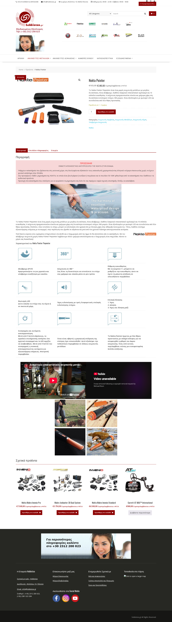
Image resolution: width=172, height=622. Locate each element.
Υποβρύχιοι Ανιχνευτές (98, 122)
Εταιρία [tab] (54, 150)
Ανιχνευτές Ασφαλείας (64, 58)
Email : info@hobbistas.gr (26, 589)
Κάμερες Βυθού (85, 58)
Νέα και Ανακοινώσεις (96, 576)
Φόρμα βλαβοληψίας (60, 581)
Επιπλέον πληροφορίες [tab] (39, 150)
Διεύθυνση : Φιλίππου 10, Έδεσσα (30, 584)
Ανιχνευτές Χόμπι (139, 120)
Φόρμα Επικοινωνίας (60, 576)
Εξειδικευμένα (123, 58)
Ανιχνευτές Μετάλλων (38, 58)
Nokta (91, 128)
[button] (79, 80)
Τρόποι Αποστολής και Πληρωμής (101, 581)
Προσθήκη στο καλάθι (106, 112)
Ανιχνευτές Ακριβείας (106, 120)
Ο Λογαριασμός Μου (147, 4)
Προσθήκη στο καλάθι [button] (30, 512)
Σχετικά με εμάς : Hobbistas (27, 579)
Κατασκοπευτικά (105, 58)
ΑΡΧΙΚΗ (21, 58)
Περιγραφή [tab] (21, 150)
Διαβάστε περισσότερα (140, 513)
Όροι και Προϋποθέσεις (97, 585)
